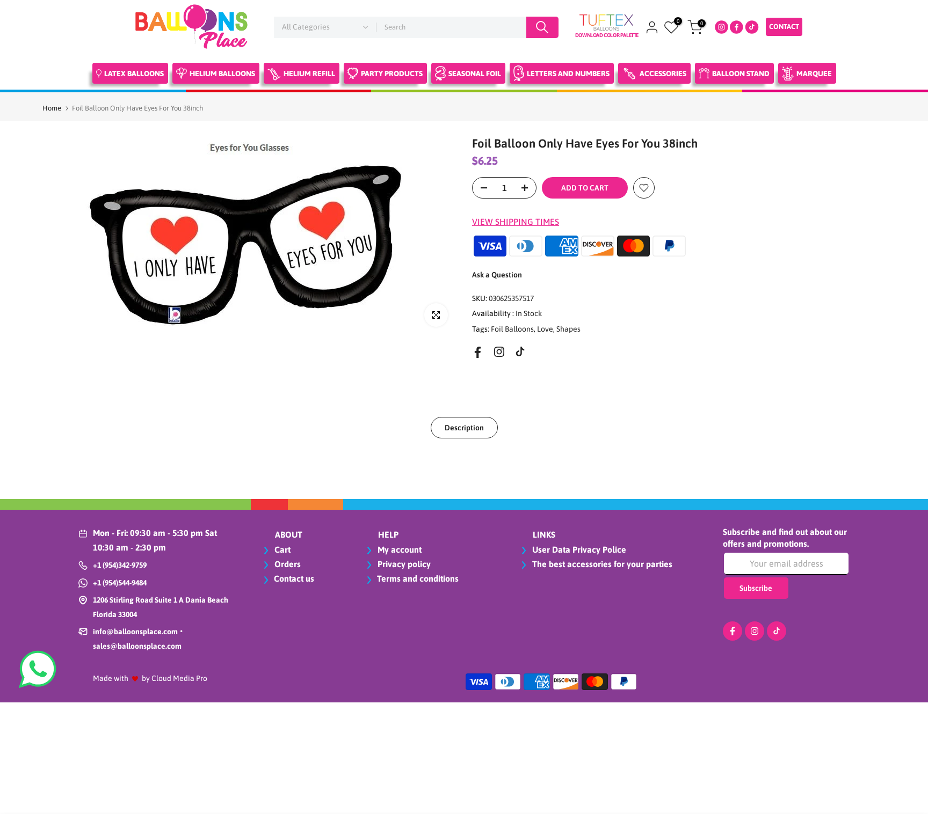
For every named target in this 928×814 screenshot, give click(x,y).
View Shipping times (515, 221)
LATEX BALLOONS (134, 73)
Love (545, 329)
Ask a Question (497, 274)
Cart (281, 549)
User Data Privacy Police (578, 549)
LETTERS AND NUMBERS (568, 73)
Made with (110, 678)
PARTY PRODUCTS (392, 73)
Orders (286, 564)
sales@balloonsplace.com (137, 646)
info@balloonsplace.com (135, 631)
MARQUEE (814, 73)
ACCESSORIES (663, 73)
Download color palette (607, 35)
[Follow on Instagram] (499, 352)
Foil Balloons (512, 329)
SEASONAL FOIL (474, 73)
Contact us (294, 578)
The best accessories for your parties (601, 564)
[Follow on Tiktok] (520, 352)
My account (398, 549)
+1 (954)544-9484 (120, 582)
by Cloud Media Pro (174, 678)
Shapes (568, 329)
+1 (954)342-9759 (120, 565)
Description (464, 427)
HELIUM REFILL (309, 73)
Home (51, 108)
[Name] (542, 27)
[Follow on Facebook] (477, 352)
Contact (784, 27)
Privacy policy (403, 564)
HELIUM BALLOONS (222, 73)
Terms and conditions (418, 578)
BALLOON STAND (741, 73)
